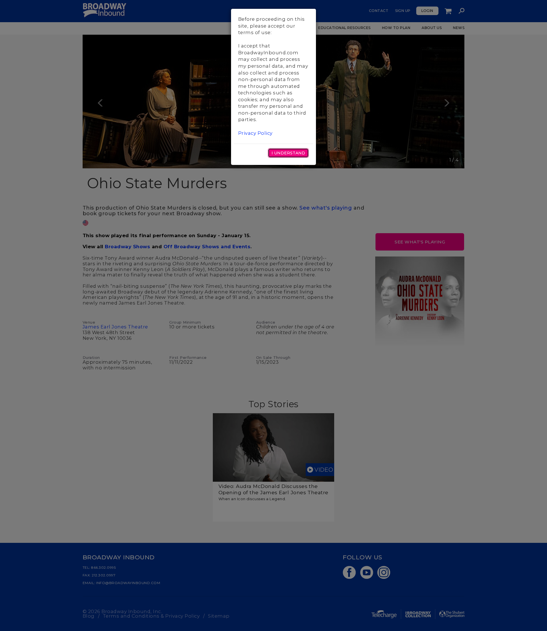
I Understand (288, 153)
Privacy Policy (255, 133)
